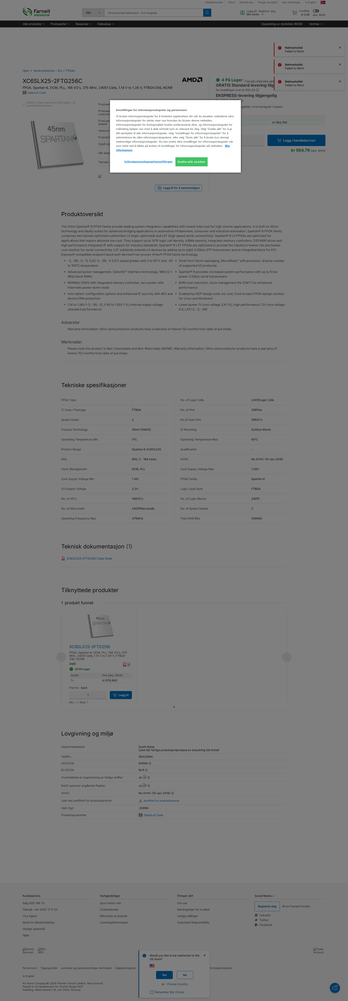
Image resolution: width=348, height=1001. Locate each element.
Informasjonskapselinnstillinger (148, 161)
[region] (175, 136)
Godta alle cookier (191, 161)
